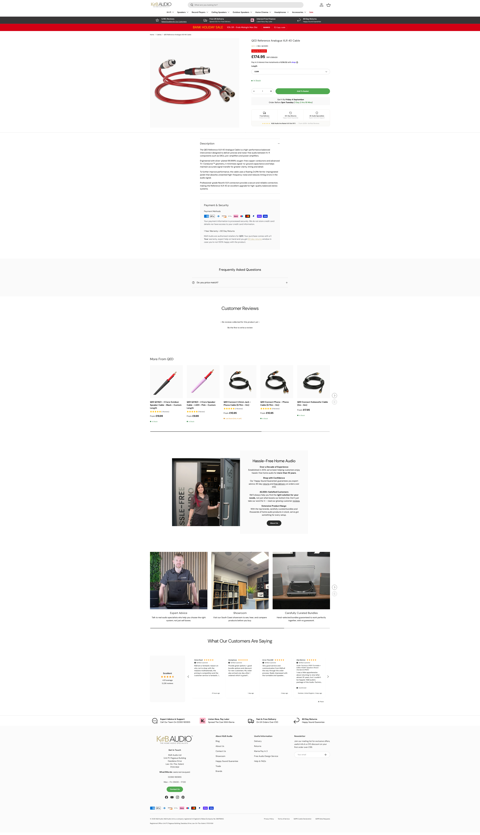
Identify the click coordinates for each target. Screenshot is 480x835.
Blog (218, 741)
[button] (240, 327)
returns (266, 484)
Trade (218, 766)
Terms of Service (284, 819)
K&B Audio (159, 819)
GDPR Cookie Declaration (302, 819)
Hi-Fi (169, 12)
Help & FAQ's (260, 761)
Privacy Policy (269, 819)
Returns (257, 746)
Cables (159, 35)
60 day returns (255, 239)
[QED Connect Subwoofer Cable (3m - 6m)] (313, 381)
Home (152, 35)
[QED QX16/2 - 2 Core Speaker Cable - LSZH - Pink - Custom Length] (203, 381)
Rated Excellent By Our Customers (174, 22)
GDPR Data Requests (322, 819)
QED (253, 46)
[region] (258, 676)
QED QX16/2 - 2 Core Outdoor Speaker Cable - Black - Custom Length (166, 405)
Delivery (258, 741)
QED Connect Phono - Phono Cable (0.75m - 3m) (274, 403)
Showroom (220, 756)
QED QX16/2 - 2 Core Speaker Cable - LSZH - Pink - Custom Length (201, 405)
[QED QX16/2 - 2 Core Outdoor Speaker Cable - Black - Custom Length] (166, 381)
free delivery (280, 484)
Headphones (280, 12)
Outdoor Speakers (241, 12)
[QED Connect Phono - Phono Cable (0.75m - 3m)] (276, 381)
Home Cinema (261, 12)
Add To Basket (303, 91)
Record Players (198, 12)
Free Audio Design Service (266, 756)
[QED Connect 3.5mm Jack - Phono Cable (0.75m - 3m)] (240, 381)
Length (254, 66)
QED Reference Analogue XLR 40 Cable (177, 35)
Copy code (280, 27)
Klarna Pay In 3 (261, 751)
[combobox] (246, 5)
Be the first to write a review (240, 327)
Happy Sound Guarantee (227, 761)
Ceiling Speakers (219, 12)
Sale (311, 12)
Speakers (181, 12)
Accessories (297, 12)
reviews (296, 501)
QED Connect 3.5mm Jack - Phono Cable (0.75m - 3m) (237, 403)
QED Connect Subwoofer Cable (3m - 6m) (312, 403)
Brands (219, 771)
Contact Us (175, 789)
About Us (274, 523)
